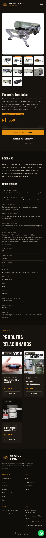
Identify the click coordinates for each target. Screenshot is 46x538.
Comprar (12, 393)
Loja (3, 500)
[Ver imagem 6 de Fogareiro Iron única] (18, 71)
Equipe (4, 482)
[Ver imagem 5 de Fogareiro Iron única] (7, 71)
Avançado (28, 486)
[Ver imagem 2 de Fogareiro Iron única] (18, 60)
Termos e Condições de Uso (11, 514)
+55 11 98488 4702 (32, 522)
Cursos (4, 486)
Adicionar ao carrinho (23, 132)
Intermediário (29, 482)
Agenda (4, 489)
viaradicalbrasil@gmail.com (34, 525)
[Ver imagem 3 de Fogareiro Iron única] (28, 60)
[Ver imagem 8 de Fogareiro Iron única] (39, 71)
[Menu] (41, 4)
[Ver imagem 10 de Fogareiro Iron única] (18, 82)
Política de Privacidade (10, 510)
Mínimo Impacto (7, 493)
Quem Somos (6, 479)
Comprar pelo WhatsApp (23, 139)
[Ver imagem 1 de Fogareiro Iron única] (7, 60)
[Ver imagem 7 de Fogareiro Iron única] (28, 71)
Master (27, 489)
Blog (3, 496)
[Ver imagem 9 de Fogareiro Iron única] (7, 82)
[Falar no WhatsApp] (41, 533)
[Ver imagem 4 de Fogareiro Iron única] (39, 60)
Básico (27, 479)
